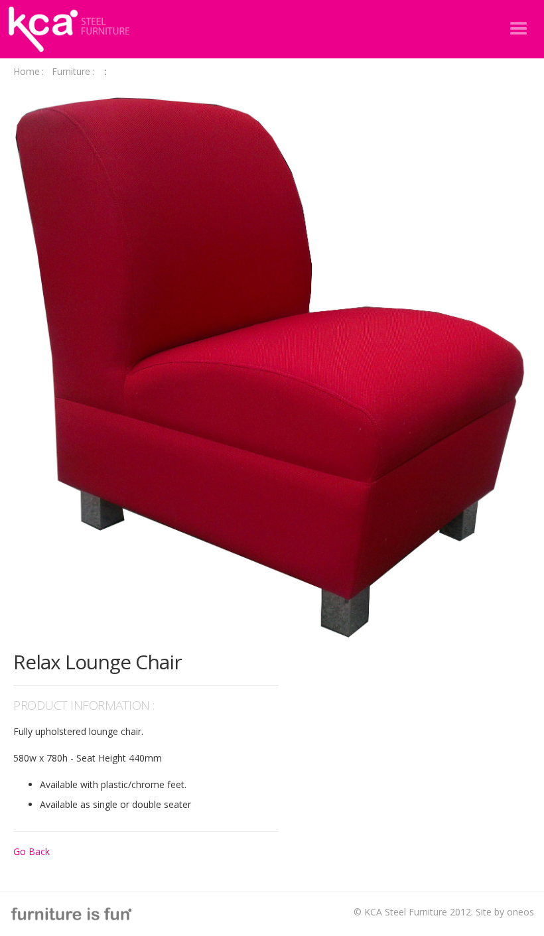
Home (28, 71)
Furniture (73, 71)
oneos (520, 911)
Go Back (31, 851)
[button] (519, 29)
